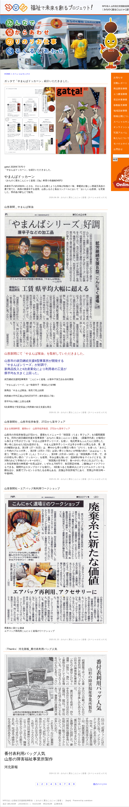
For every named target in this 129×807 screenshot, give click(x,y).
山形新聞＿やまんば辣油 (18, 206)
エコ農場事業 (120, 94)
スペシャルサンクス (97, 197)
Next (103, 119)
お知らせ (118, 77)
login (68, 800)
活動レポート (120, 83)
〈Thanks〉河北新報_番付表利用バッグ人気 (30, 648)
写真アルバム (120, 132)
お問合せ (118, 149)
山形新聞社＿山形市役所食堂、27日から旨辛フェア (35, 421)
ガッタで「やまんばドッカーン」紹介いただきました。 (37, 81)
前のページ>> (100, 784)
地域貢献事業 (120, 110)
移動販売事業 (120, 105)
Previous (7, 119)
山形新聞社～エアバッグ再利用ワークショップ (32, 488)
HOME (7, 74)
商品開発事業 (120, 88)
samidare (88, 800)
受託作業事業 (120, 99)
